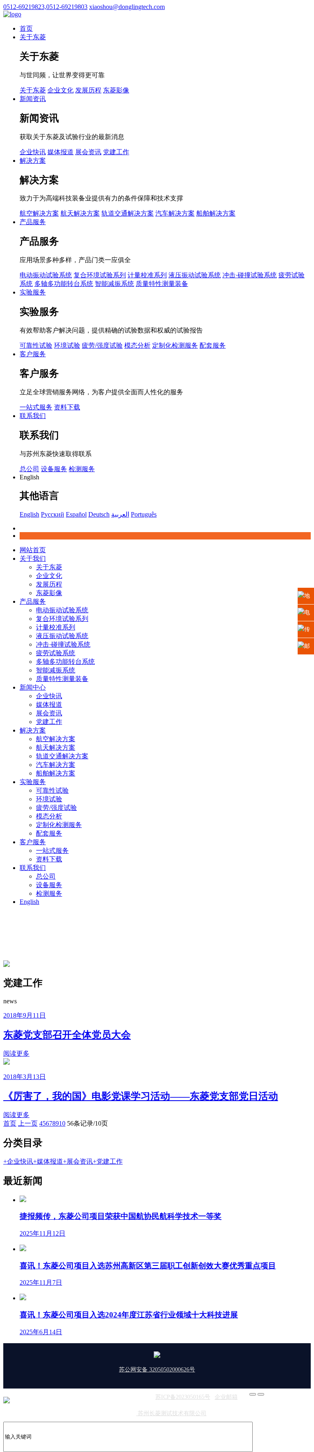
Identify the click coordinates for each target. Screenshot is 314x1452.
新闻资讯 (33, 98)
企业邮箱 (226, 1397)
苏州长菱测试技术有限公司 (171, 1413)
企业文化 (60, 90)
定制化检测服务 (175, 345)
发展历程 (88, 90)
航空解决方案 (39, 213)
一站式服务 (36, 407)
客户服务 (33, 354)
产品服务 (33, 221)
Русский (52, 514)
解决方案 (33, 160)
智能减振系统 (114, 283)
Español (76, 514)
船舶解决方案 (216, 213)
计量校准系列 (147, 275)
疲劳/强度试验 (102, 345)
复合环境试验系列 (100, 275)
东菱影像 (116, 90)
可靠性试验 (36, 345)
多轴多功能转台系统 (63, 283)
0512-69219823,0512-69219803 (45, 6)
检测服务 (82, 468)
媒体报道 (60, 151)
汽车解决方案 (175, 213)
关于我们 (33, 558)
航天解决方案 (80, 213)
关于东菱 (33, 37)
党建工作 (116, 151)
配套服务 (213, 345)
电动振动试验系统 (46, 275)
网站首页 (33, 549)
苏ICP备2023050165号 (182, 1397)
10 (62, 1123)
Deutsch (99, 514)
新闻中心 (33, 687)
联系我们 (33, 415)
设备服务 (54, 468)
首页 (26, 28)
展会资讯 (88, 151)
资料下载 (67, 407)
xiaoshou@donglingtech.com (127, 6)
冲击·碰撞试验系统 (249, 275)
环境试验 (67, 345)
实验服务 (33, 292)
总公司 (29, 468)
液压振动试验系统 (194, 275)
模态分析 (137, 345)
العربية (120, 514)
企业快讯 (33, 151)
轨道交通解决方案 (127, 213)
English (29, 514)
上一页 (28, 1123)
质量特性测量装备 (162, 283)
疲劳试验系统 (55, 653)
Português (144, 514)
